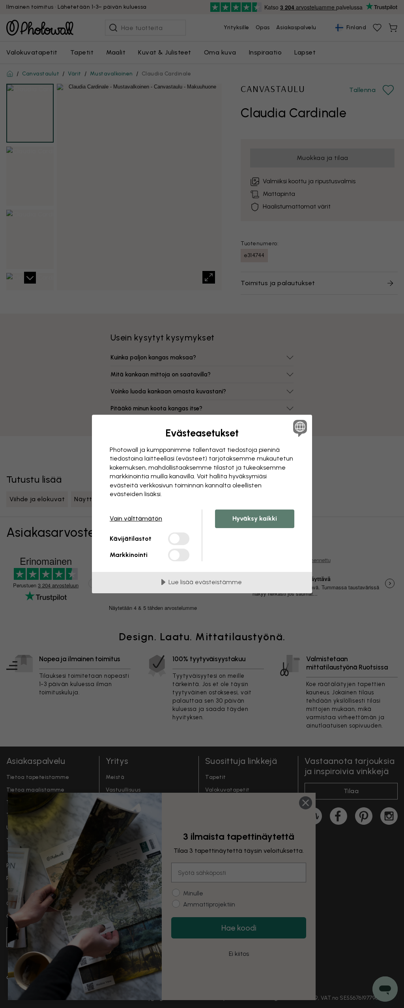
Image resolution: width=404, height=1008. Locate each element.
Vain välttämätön (136, 518)
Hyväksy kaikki (254, 518)
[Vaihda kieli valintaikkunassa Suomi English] (299, 428)
